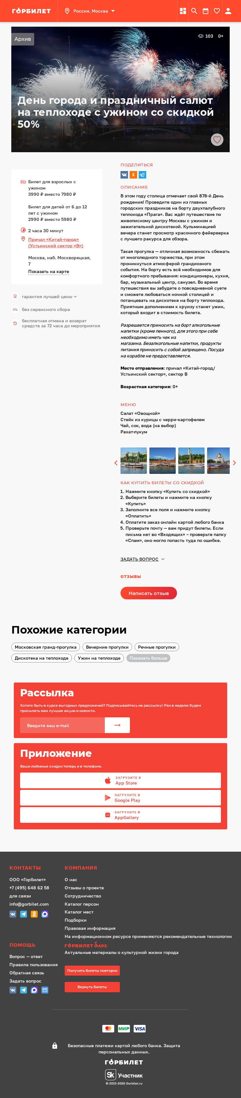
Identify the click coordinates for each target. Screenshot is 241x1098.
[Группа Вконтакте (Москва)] (12, 915)
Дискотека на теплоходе (41, 658)
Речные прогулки (157, 647)
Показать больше (148, 658)
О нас (71, 879)
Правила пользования (33, 964)
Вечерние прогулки (107, 647)
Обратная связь (26, 972)
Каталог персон (82, 904)
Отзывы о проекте (84, 887)
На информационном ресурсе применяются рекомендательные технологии (148, 936)
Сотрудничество (83, 895)
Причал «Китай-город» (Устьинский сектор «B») (55, 242)
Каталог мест (79, 911)
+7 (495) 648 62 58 (29, 887)
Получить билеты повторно (92, 970)
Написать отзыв (149, 593)
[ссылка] (32, 11)
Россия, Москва (90, 10)
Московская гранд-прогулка (46, 647)
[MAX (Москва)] (44, 915)
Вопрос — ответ (26, 956)
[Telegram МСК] (23, 915)
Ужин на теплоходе (99, 658)
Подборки (76, 920)
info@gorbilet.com (29, 904)
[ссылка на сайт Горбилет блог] (148, 945)
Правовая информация (90, 928)
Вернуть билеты (92, 986)
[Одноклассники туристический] (34, 915)
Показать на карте (48, 271)
